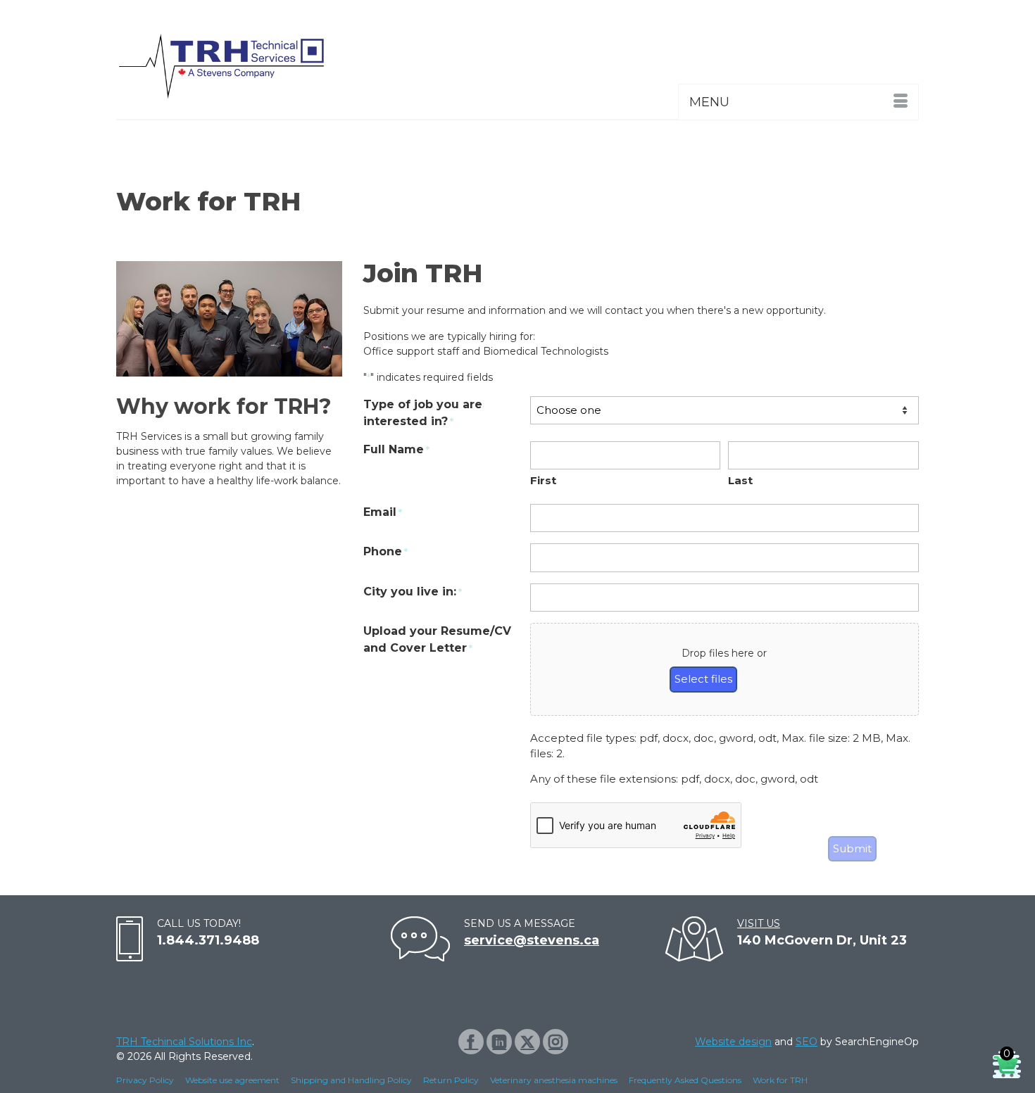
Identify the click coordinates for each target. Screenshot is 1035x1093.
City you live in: (412, 591)
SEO (806, 1041)
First (543, 480)
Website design (733, 1041)
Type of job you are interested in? (422, 413)
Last (740, 480)
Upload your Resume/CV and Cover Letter (437, 639)
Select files (703, 679)
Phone (385, 551)
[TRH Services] (243, 66)
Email (382, 512)
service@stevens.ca (531, 940)
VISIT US (758, 923)
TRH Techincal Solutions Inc (184, 1041)
